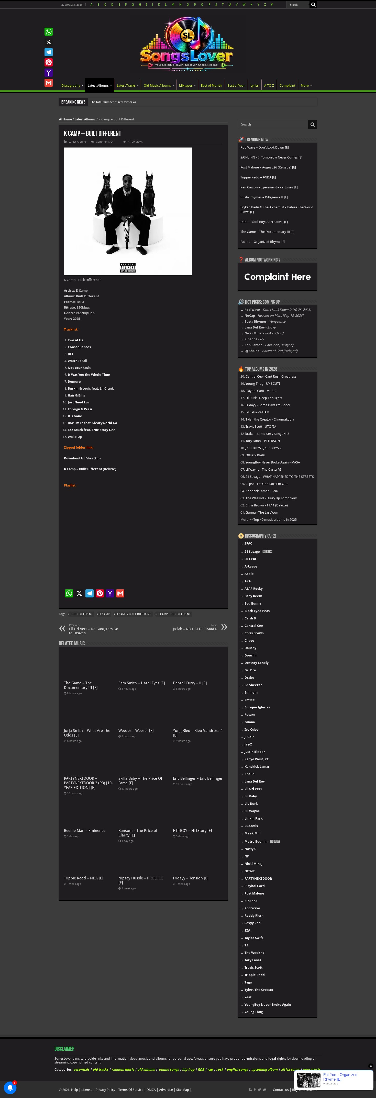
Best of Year (236, 85)
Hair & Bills (76, 395)
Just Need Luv (79, 402)
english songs (237, 1069)
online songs (169, 1069)
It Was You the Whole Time (89, 375)
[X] (48, 42)
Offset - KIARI (255, 455)
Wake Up (75, 437)
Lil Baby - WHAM (257, 412)
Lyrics (254, 85)
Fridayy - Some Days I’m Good (268, 405)
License (86, 1090)
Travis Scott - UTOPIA (261, 426)
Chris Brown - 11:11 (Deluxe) (267, 505)
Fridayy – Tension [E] (190, 878)
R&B (201, 1069)
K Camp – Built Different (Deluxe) (90, 469)
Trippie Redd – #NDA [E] (258, 177)
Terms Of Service (130, 1090)
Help (74, 1090)
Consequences (79, 347)
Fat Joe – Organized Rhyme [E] (262, 242)
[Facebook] (254, 1089)
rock (219, 1069)
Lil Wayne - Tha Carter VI (263, 469)
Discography (70, 85)
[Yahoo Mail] (48, 72)
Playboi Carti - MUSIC (261, 391)
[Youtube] (265, 1089)
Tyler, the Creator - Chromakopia (270, 419)
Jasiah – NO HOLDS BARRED (195, 627)
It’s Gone (75, 416)
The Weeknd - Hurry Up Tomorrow (271, 498)
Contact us (281, 1090)
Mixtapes (186, 85)
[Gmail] (48, 83)
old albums (146, 1069)
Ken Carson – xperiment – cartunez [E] (269, 187)
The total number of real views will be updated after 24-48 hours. (134, 102)
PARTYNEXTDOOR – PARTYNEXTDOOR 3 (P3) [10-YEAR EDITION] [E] (88, 783)
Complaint (287, 85)
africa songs (290, 1069)
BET (70, 354)
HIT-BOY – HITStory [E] (192, 830)
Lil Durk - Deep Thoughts (264, 398)
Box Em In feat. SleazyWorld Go (92, 423)
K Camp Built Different (174, 614)
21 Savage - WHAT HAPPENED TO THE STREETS (280, 477)
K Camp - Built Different (133, 614)
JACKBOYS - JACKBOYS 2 (263, 448)
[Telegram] (48, 52)
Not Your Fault (79, 368)
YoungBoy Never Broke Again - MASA (273, 462)
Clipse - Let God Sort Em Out (266, 484)
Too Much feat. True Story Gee (91, 430)
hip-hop (188, 1069)
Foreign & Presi (80, 409)
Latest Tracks (126, 85)
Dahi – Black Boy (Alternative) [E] (264, 222)
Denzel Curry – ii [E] (190, 683)
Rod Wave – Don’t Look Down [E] (264, 147)
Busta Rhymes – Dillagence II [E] (264, 197)
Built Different (82, 614)
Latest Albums (98, 85)
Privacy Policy (105, 1090)
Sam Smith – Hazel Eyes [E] (141, 683)
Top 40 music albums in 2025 (275, 520)
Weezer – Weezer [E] (136, 730)
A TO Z (269, 85)
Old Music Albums (157, 85)
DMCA (151, 1090)
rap (210, 1069)
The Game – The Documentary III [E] (81, 685)
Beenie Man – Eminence (84, 830)
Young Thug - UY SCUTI (263, 384)
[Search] (313, 4)
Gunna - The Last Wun (262, 512)
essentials (81, 1069)
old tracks (100, 1069)
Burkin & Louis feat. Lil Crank (91, 388)
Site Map (182, 1090)
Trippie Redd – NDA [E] (83, 878)
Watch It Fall (77, 361)
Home (67, 119)
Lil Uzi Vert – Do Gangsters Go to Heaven (93, 629)
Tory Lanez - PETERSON (263, 441)
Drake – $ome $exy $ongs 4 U (267, 434)
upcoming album (264, 1069)
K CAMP (104, 614)
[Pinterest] (48, 62)
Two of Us (75, 340)
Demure (74, 381)
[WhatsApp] (48, 32)
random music (123, 1069)
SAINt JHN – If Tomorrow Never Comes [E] (271, 157)
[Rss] (250, 1089)
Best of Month (211, 85)
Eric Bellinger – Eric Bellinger (198, 778)
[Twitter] (259, 1089)
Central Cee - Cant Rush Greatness (271, 376)
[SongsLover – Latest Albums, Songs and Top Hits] (188, 43)
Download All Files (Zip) (82, 458)
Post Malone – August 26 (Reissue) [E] (268, 167)
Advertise (166, 1090)
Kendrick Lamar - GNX (262, 491)
